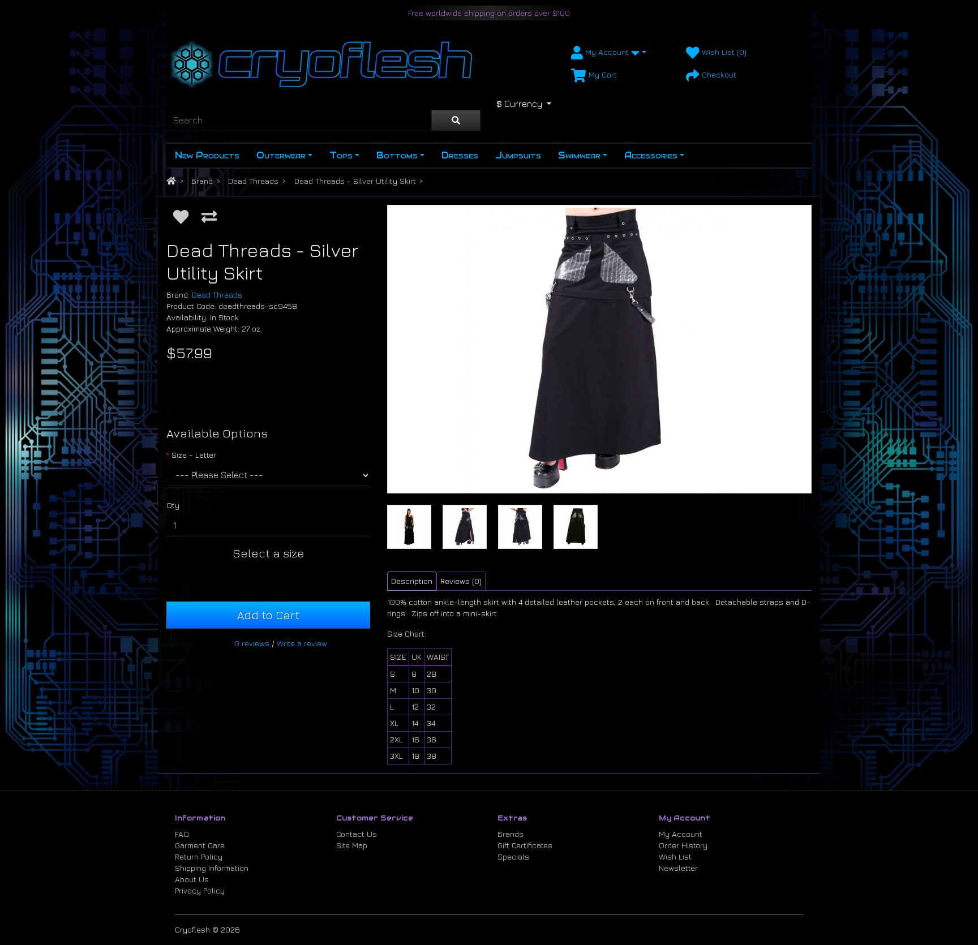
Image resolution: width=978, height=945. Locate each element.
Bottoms (397, 155)
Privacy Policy (200, 890)
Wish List (675, 856)
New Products (207, 155)
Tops (341, 155)
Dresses (459, 155)
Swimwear (579, 155)
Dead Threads (253, 181)
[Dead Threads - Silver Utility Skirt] (599, 349)
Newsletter (678, 868)
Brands (510, 834)
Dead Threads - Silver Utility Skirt (355, 181)
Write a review (302, 643)
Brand (202, 181)
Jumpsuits (518, 155)
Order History (683, 845)
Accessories (650, 155)
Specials (513, 856)
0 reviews (251, 643)
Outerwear (281, 155)
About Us (192, 879)
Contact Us (356, 834)
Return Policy (198, 856)
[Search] (456, 120)
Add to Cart (268, 614)
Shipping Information (211, 868)
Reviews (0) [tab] (461, 581)
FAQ (182, 834)
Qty (172, 505)
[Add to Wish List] (180, 216)
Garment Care (200, 845)
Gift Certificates (524, 845)
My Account (680, 834)
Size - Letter (193, 454)
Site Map (351, 845)
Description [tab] (411, 581)
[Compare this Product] (209, 216)
